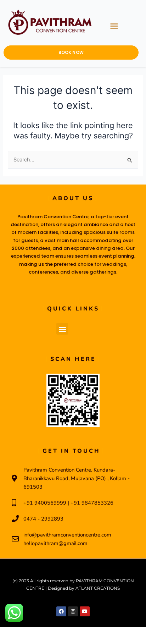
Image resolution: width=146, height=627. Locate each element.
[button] (114, 26)
